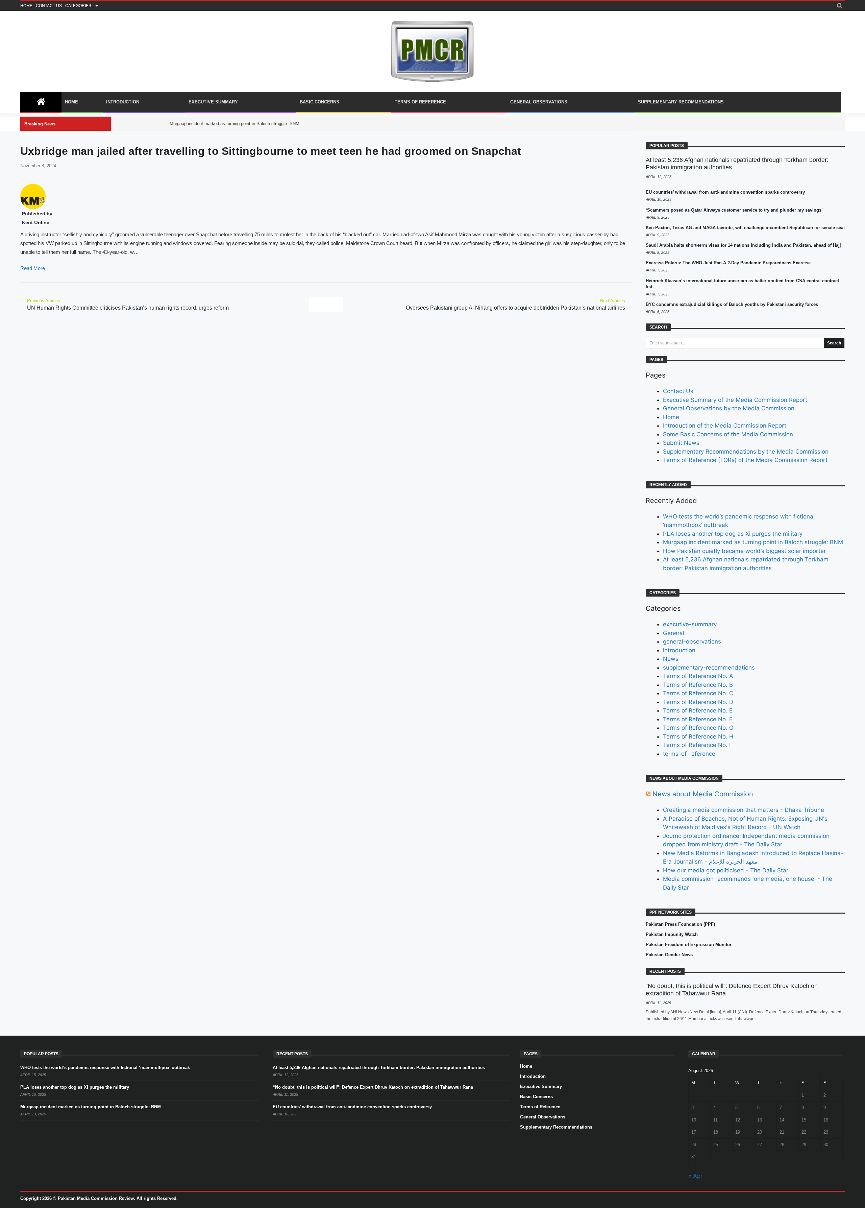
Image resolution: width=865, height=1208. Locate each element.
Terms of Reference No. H (698, 736)
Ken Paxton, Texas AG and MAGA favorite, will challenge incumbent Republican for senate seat (745, 227)
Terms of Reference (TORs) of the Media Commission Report (745, 460)
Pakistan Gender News (669, 954)
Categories (78, 5)
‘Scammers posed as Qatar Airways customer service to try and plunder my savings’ (734, 210)
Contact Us (49, 5)
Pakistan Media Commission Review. (96, 1198)
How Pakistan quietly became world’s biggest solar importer (744, 551)
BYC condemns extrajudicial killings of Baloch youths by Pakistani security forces (732, 304)
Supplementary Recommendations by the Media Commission (746, 451)
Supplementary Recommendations (681, 101)
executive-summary (690, 624)
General (673, 633)
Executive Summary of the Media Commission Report (735, 399)
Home (26, 5)
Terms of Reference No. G (698, 727)
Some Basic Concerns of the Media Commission (728, 434)
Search (834, 343)
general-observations (692, 641)
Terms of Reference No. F (698, 719)
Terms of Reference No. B (698, 684)
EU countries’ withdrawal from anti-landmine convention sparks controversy (725, 192)
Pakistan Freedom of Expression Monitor (689, 944)
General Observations (538, 101)
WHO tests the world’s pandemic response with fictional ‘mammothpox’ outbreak (105, 1067)
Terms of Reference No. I (697, 745)
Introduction (122, 101)
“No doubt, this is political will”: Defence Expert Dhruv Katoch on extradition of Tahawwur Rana (373, 1087)
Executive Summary (213, 101)
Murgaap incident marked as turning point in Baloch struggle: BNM (753, 542)
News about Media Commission (702, 794)
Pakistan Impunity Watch (672, 934)
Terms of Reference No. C (698, 693)
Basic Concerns (319, 101)
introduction (679, 650)
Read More (32, 268)
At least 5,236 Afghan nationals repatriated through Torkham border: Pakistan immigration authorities (379, 1067)
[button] (840, 6)
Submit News (681, 442)
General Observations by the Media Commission (728, 408)
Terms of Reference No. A (698, 676)
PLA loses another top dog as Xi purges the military (732, 533)
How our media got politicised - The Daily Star (725, 870)
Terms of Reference (540, 1106)
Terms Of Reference (420, 101)
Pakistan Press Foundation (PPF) (680, 924)
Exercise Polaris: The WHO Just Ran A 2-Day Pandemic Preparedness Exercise (728, 262)
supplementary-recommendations (709, 667)
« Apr (695, 1176)
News (670, 658)
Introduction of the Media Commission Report (724, 425)
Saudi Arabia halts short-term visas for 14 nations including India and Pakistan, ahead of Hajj (743, 245)
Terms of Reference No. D (698, 702)
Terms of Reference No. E (698, 710)
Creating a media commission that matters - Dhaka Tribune (743, 809)
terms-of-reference (689, 753)
